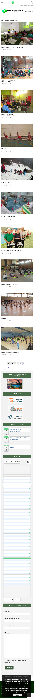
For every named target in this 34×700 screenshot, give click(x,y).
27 (29, 570)
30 (29, 580)
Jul (9, 461)
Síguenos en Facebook (26, 5)
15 (29, 529)
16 (29, 532)
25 (29, 563)
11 (29, 515)
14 (29, 526)
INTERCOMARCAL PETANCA (11, 250)
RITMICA (4, 149)
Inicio (2, 20)
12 (29, 519)
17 (29, 536)
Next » (10, 367)
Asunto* (7, 626)
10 (29, 512)
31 (29, 584)
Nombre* (7, 611)
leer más (26, 693)
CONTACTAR (29, 12)
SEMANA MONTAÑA (8, 81)
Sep (15, 461)
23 (29, 556)
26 (29, 567)
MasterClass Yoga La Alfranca (12, 47)
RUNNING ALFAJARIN (8, 115)
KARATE (4, 318)
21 (29, 549)
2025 (6, 461)
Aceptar (17, 695)
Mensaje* (7, 633)
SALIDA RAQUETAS (7, 183)
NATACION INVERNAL (8, 217)
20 (29, 546)
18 (29, 539)
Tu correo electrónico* (11, 618)
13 (29, 522)
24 (29, 560)
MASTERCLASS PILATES (9, 284)
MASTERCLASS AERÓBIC (10, 352)
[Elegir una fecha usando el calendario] (12, 462)
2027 (18, 461)
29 (29, 577)
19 (29, 543)
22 (29, 553)
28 (29, 573)
